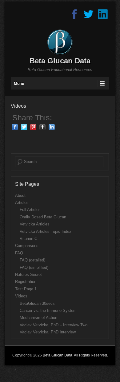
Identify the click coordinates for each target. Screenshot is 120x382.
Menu (19, 83)
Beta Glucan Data (60, 61)
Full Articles (30, 209)
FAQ (19, 253)
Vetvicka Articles (35, 224)
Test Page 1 (26, 289)
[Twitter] (89, 14)
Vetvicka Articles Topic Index (45, 231)
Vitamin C (28, 238)
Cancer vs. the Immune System (48, 310)
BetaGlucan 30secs (37, 303)
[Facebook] (74, 14)
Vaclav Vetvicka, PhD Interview (48, 332)
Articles (22, 202)
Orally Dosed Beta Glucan (43, 217)
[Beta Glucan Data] (60, 42)
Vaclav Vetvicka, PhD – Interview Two (53, 325)
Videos (18, 106)
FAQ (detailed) (32, 260)
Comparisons (26, 245)
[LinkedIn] (103, 14)
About (20, 195)
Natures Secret (28, 274)
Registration (25, 281)
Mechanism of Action (38, 317)
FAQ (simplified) (34, 267)
